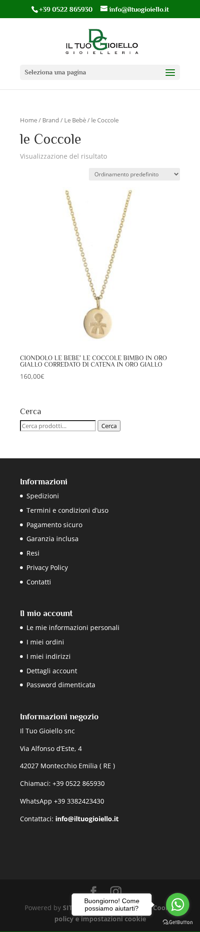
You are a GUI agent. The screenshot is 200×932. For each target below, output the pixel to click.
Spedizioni (43, 495)
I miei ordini (45, 641)
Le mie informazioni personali (73, 627)
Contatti (39, 581)
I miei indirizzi (49, 656)
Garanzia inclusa (53, 538)
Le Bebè (75, 120)
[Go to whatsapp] (177, 904)
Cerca (109, 426)
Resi (33, 553)
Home (28, 120)
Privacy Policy (47, 567)
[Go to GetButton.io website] (178, 922)
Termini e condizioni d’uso (67, 510)
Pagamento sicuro (54, 524)
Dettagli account (52, 670)
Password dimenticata (61, 684)
